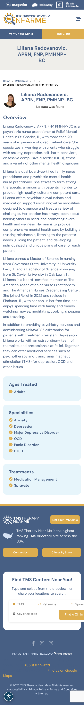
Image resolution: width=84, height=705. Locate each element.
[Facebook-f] (33, 643)
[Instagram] (42, 643)
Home (6, 81)
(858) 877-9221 (37, 665)
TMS (20, 604)
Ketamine (49, 604)
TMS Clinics (21, 81)
